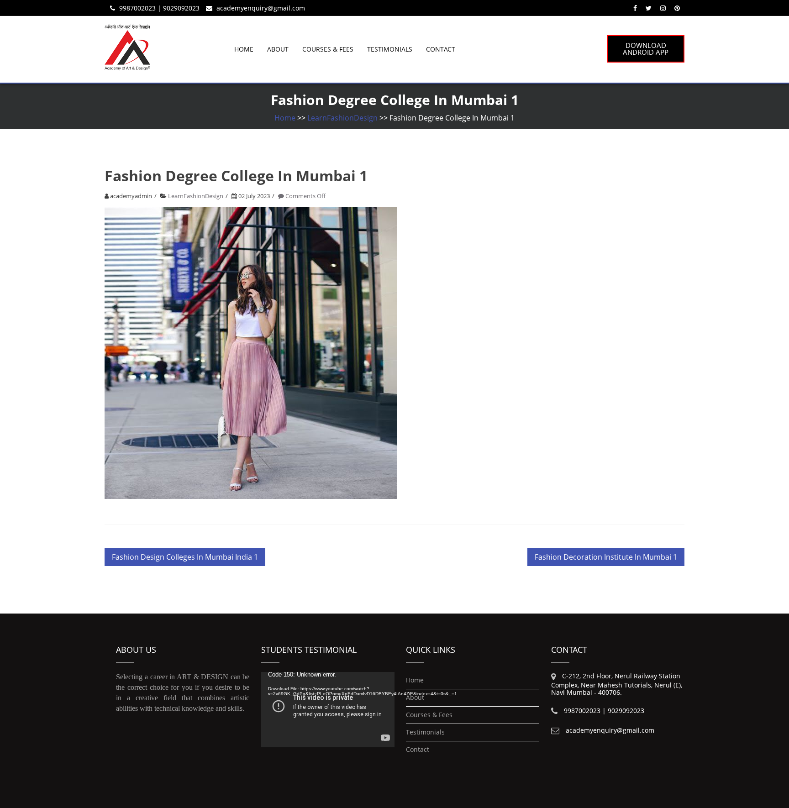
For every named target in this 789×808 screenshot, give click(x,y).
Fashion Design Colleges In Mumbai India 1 (185, 557)
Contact (440, 49)
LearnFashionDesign (342, 118)
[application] (327, 709)
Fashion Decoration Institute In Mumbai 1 (606, 557)
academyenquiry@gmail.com (260, 8)
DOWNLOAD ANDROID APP (645, 49)
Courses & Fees (327, 49)
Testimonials (389, 49)
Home (243, 49)
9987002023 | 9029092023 (159, 8)
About (278, 49)
